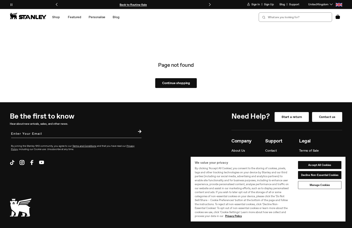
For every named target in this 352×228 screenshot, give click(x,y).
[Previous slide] (56, 4)
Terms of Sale (309, 150)
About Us (238, 150)
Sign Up (269, 4)
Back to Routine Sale (133, 5)
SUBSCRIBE (139, 132)
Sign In (255, 4)
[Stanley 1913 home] (28, 15)
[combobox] (295, 17)
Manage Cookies (320, 185)
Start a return (292, 117)
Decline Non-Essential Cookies (320, 175)
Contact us (327, 117)
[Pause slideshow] (11, 4)
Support (294, 4)
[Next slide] (209, 4)
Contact (271, 150)
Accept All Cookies (319, 165)
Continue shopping (176, 83)
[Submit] (263, 17)
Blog (282, 4)
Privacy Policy (233, 216)
